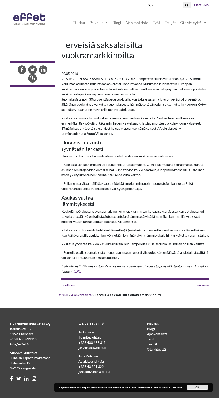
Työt (156, 22)
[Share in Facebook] (22, 70)
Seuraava (202, 285)
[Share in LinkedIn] (43, 70)
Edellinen (68, 285)
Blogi (116, 22)
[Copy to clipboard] (32, 79)
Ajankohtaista (136, 22)
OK (197, 387)
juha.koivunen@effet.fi (94, 371)
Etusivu (79, 22)
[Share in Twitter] (32, 70)
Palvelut (96, 22)
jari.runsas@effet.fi (92, 347)
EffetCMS (201, 5)
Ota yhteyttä (191, 22)
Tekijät (170, 22)
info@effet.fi (19, 344)
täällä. (76, 271)
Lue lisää (177, 387)
